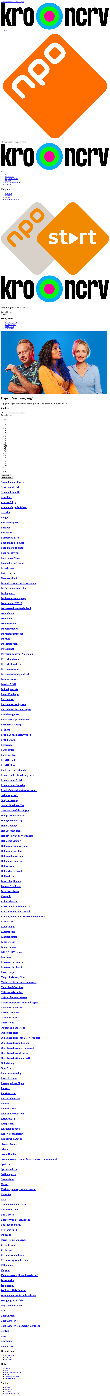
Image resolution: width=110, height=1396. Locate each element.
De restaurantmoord (12, 633)
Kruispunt (6, 957)
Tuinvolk (6, 1234)
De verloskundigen (11, 664)
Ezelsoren (6, 744)
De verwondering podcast (15, 674)
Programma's (9, 1355)
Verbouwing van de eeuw (14, 1260)
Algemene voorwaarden (13, 1372)
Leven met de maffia (12, 962)
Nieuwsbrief (9, 329)
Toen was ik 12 (9, 1229)
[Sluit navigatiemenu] (2, 171)
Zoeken (3, 312)
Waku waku (7, 1280)
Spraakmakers (9, 1169)
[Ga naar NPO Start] (55, 274)
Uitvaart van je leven (12, 1255)
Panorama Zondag (11, 1073)
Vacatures (8, 1359)
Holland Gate (8, 876)
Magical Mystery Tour (13, 977)
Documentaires (9, 679)
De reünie (6, 638)
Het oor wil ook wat (12, 861)
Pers (6, 1370)
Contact (7, 1369)
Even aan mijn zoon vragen (16, 734)
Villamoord (7, 1265)
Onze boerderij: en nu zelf (15, 1058)
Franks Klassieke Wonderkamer (19, 790)
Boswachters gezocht (12, 563)
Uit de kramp (8, 1244)
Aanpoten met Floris (12, 482)
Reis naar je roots (10, 1128)
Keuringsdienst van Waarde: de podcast (23, 916)
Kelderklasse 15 (9, 901)
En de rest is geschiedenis (15, 719)
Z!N (3, 1310)
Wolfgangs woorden (12, 1300)
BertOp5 (6, 527)
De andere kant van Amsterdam (18, 583)
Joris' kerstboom (10, 891)
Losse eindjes (8, 972)
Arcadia (5, 512)
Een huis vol (9, 327)
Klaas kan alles (9, 926)
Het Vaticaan (8, 866)
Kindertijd (7, 921)
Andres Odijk (8, 502)
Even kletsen (8, 739)
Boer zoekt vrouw (10, 552)
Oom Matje (7, 1068)
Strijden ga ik (8, 1174)
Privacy (7, 1374)
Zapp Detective (9, 1320)
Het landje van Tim (11, 851)
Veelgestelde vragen (12, 1376)
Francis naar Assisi (11, 780)
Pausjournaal (8, 1093)
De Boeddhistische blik (13, 588)
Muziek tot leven (10, 1012)
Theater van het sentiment (15, 1219)
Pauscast (5, 1088)
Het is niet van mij (11, 840)
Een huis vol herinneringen (16, 709)
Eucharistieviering (11, 724)
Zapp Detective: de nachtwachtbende (21, 1325)
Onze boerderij (9, 1032)
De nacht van (8, 613)
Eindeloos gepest (10, 714)
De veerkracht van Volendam (17, 653)
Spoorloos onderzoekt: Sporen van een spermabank (29, 1159)
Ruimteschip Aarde (11, 1138)
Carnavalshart (9, 578)
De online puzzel (11, 323)
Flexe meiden (8, 754)
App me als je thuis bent (14, 507)
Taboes (4, 1184)
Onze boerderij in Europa (15, 1042)
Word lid (4, 31)
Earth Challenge (10, 694)
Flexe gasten (8, 749)
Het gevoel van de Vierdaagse (17, 835)
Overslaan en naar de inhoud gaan (12, 2)
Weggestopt (7, 1285)
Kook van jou (8, 946)
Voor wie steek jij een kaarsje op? (19, 1275)
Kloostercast (8, 931)
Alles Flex (6, 497)
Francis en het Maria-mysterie (18, 775)
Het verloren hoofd (11, 871)
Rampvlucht (7, 1123)
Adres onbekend (10, 487)
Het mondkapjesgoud (12, 855)
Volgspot (5, 1270)
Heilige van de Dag (11, 820)
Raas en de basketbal (12, 1113)
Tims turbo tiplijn (11, 1224)
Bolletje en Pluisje (11, 557)
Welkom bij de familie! (13, 1290)
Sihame (5, 1149)
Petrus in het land (10, 1098)
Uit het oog (7, 1250)
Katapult (6, 896)
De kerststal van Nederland (16, 608)
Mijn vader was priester (14, 997)
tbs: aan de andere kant (14, 1204)
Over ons (8, 1357)
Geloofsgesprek (9, 795)
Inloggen (17, 142)
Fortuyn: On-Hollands (13, 770)
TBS (3, 1199)
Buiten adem (8, 573)
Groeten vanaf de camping (15, 810)
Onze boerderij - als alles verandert (20, 1037)
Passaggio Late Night (12, 1083)
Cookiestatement (10, 1378)
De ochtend (7, 618)
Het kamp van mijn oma (14, 845)
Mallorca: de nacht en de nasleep (19, 982)
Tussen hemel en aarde (13, 1239)
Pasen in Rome (9, 1078)
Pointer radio (8, 1108)
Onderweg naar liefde (13, 1027)
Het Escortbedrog (11, 830)
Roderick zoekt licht (12, 1133)
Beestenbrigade (9, 522)
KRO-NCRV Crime (12, 952)
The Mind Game (10, 1209)
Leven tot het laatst (11, 967)
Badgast (5, 517)
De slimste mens (10, 325)
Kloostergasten (9, 936)
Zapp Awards (8, 1315)
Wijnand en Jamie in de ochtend (18, 1295)
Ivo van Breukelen (11, 886)
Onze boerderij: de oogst (14, 1053)
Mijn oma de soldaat (12, 992)
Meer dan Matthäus (12, 987)
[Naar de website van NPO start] (55, 140)
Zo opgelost (7, 1346)
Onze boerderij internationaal (17, 1048)
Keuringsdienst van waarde (16, 911)
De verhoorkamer (11, 659)
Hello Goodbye (9, 825)
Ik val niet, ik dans (11, 881)
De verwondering (10, 669)
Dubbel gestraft (9, 689)
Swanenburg (8, 1179)
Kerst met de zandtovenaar (16, 906)
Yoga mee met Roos (11, 1305)
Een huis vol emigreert (13, 704)
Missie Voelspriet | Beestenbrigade (20, 1002)
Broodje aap (7, 568)
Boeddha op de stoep (12, 547)
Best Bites (6, 532)
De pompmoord (9, 628)
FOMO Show (8, 765)
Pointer (5, 1103)
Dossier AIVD (8, 684)
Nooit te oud (7, 1022)
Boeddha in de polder (12, 542)
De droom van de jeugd (13, 598)
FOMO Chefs (8, 760)
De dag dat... (8, 593)
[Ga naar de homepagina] (55, 29)
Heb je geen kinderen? (13, 815)
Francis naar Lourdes (13, 785)
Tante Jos (6, 1194)
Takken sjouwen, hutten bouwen (18, 1189)
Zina (3, 1336)
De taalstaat (7, 648)
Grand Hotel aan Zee (12, 805)
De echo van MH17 (11, 603)
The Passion (7, 1214)
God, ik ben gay (9, 800)
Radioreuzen (8, 1118)
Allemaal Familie (10, 492)
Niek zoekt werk (10, 1017)
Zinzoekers (7, 1340)
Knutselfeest (8, 941)
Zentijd (5, 1330)
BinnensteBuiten (10, 537)
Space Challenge (10, 1154)
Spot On (5, 1164)
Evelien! (5, 729)
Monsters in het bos (11, 1007)
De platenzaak (9, 623)
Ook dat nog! (8, 1063)
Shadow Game (9, 1143)
